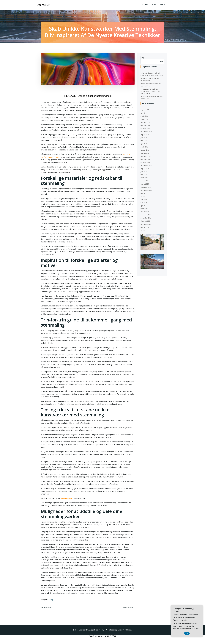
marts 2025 (144, 147)
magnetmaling (66, 498)
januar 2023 (145, 212)
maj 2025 (144, 141)
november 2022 (146, 218)
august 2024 (145, 168)
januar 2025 (145, 153)
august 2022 (145, 227)
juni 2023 (144, 199)
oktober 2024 (145, 162)
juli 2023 (143, 196)
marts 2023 (144, 209)
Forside (145, 5)
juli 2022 (143, 230)
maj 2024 (144, 175)
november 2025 (146, 125)
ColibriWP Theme (125, 630)
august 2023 (145, 193)
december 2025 (146, 122)
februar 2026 (145, 119)
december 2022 (146, 215)
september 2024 (146, 165)
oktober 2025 (145, 128)
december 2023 (146, 187)
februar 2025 (145, 150)
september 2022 (146, 224)
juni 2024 (144, 172)
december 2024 (146, 156)
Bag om (163, 5)
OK (187, 633)
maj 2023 (144, 202)
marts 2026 (144, 116)
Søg (142, 57)
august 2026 (145, 110)
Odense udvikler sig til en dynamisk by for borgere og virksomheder (150, 91)
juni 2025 (144, 138)
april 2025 (144, 144)
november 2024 (146, 159)
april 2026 (144, 113)
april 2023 (144, 206)
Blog (154, 5)
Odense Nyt (44, 4)
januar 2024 (145, 184)
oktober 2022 (145, 221)
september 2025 (146, 131)
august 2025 (145, 135)
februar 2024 (145, 181)
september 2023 (146, 190)
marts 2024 (144, 178)
